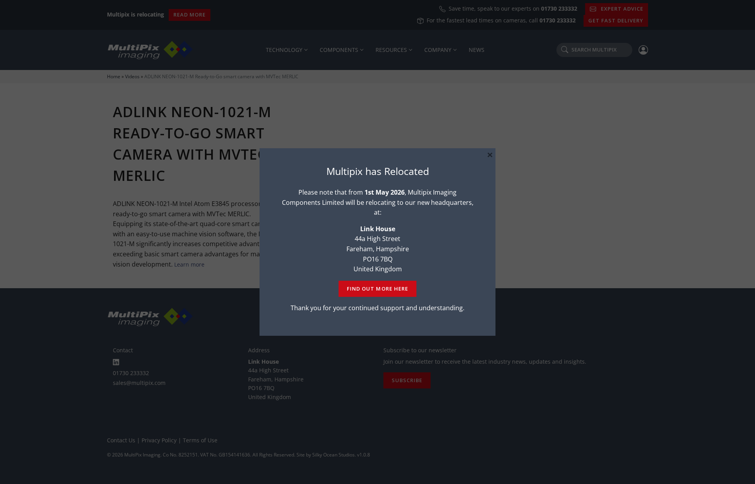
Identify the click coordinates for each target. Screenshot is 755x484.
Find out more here (377, 288)
